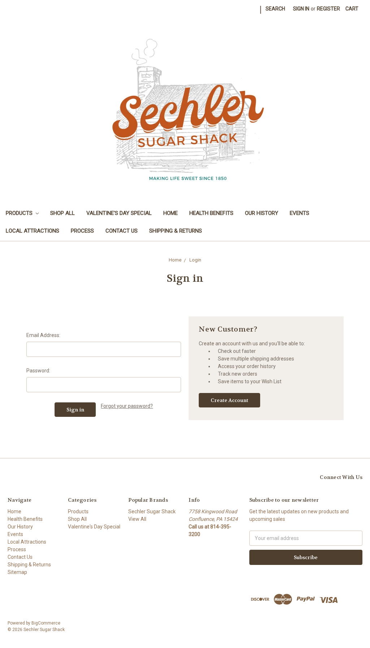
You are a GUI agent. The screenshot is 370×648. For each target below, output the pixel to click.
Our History (261, 213)
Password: (38, 370)
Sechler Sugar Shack (152, 511)
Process (82, 231)
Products (20, 213)
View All (137, 519)
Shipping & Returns (175, 231)
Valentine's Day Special (119, 213)
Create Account (229, 400)
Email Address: (43, 335)
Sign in (301, 9)
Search (275, 9)
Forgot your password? (127, 406)
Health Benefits (211, 213)
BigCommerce (45, 623)
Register (328, 9)
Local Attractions (32, 231)
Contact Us (122, 231)
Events (299, 213)
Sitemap (17, 572)
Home (170, 213)
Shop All (62, 213)
